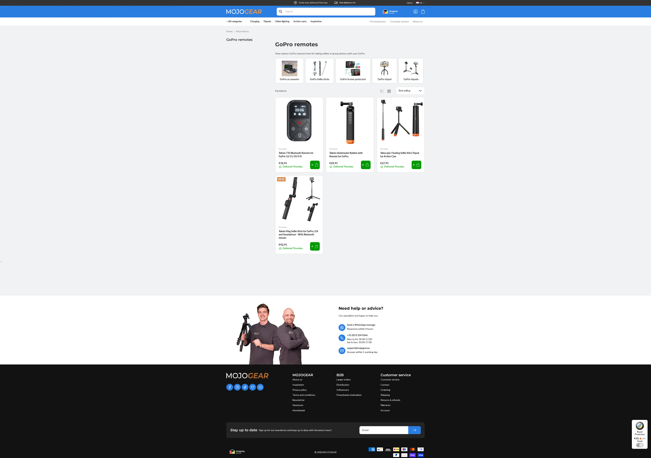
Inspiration (298, 384)
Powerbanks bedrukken (349, 394)
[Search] (280, 11)
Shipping (385, 394)
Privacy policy (299, 389)
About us (297, 379)
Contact (385, 384)
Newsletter (298, 400)
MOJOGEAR (330, 452)
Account (385, 410)
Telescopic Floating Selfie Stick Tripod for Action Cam (399, 154)
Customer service (390, 379)
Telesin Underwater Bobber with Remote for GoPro (346, 154)
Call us (410, 3)
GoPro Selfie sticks (319, 79)
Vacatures (297, 405)
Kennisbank (298, 410)
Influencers (343, 389)
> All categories (234, 21)
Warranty (385, 405)
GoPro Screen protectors (353, 79)
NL (421, 3)
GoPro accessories (289, 79)
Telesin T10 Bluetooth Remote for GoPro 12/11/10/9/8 (296, 154)
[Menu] (646, 422)
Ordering (385, 389)
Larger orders (344, 379)
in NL (347, 2)
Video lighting (282, 21)
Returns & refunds (390, 400)
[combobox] (326, 11)
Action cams (300, 21)
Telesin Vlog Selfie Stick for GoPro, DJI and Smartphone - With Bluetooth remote (298, 234)
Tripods (267, 21)
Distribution (343, 384)
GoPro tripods (411, 79)
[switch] (639, 445)
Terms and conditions (303, 394)
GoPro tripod (384, 79)
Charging (254, 21)
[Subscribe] (414, 430)
